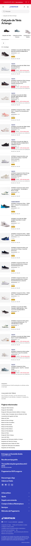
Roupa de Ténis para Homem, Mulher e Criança (13, 412)
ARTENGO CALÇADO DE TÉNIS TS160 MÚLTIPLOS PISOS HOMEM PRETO (20, 50)
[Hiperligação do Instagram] (9, 485)
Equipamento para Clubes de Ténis (10, 443)
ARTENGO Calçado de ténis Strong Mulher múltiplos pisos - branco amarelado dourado (20, 174)
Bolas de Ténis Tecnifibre (7, 422)
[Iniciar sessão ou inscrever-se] (24, 7)
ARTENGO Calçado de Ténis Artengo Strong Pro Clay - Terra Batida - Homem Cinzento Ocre (20, 82)
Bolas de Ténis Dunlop (7, 426)
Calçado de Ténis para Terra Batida (10, 445)
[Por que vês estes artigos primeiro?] (2, 47)
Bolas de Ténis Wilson (7, 428)
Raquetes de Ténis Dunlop (8, 447)
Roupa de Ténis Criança (7, 435)
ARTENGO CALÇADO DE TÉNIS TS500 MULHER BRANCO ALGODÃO (20, 127)
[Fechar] (28, 2)
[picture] (5, 54)
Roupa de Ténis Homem (7, 407)
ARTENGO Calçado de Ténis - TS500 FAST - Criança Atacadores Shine (20, 293)
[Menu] (3, 7)
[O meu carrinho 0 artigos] (28, 7)
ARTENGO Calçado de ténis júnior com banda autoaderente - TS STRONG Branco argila (20, 322)
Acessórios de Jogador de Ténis (9, 416)
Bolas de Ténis (5, 433)
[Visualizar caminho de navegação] (2, 15)
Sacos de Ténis (5, 437)
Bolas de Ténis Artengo (7, 420)
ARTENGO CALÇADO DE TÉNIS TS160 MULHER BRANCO (20, 66)
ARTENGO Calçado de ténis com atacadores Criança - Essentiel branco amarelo (19, 158)
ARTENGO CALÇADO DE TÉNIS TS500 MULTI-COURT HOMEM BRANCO (20, 337)
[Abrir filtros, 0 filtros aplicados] (3, 43)
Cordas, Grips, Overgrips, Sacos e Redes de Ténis (14, 414)
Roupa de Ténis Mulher (7, 410)
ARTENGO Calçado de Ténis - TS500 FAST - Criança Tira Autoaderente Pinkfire (20, 111)
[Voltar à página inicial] (13, 6)
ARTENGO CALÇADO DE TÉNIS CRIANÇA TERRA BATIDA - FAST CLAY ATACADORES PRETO (19, 308)
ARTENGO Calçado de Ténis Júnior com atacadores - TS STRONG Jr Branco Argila (20, 189)
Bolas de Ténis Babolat (7, 430)
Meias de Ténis (5, 418)
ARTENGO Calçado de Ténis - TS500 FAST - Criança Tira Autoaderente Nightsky (20, 205)
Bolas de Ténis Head (6, 424)
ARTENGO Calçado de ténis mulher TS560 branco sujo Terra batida (20, 352)
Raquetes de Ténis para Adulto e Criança (12, 439)
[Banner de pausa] (26, 2)
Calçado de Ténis (6, 35)
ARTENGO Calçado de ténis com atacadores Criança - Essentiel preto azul (19, 249)
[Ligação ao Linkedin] (12, 485)
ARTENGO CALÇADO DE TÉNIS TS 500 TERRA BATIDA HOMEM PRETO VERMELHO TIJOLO (20, 143)
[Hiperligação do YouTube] (6, 485)
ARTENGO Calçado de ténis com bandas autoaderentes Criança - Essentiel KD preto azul (19, 264)
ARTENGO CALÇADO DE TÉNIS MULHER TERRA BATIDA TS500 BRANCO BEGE (19, 96)
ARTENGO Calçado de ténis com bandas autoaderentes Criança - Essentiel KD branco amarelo (19, 279)
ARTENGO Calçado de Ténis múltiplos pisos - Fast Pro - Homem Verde (20, 368)
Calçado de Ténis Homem (17, 36)
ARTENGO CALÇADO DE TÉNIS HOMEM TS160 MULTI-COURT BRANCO (19, 220)
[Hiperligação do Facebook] (2, 485)
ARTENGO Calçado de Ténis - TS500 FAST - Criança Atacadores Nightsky (20, 234)
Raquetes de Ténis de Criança (9, 441)
